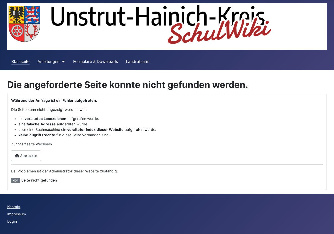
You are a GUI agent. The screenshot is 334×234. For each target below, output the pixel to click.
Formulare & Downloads (95, 61)
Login (12, 221)
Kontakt (13, 206)
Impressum (16, 214)
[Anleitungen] (62, 62)
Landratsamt (138, 61)
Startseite (20, 61)
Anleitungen (48, 61)
